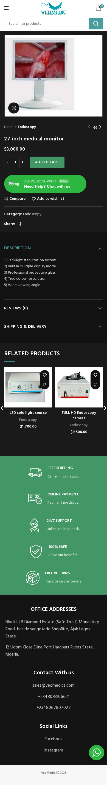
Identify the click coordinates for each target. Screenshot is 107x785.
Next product (100, 127)
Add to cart (47, 162)
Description (17, 248)
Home (8, 127)
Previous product (89, 127)
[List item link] (53, 685)
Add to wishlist (50, 199)
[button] (44, 384)
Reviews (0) (16, 308)
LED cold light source (28, 413)
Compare (17, 199)
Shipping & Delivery (25, 326)
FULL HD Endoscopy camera (79, 415)
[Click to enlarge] (13, 107)
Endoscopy (27, 127)
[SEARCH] (96, 23)
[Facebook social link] (20, 224)
